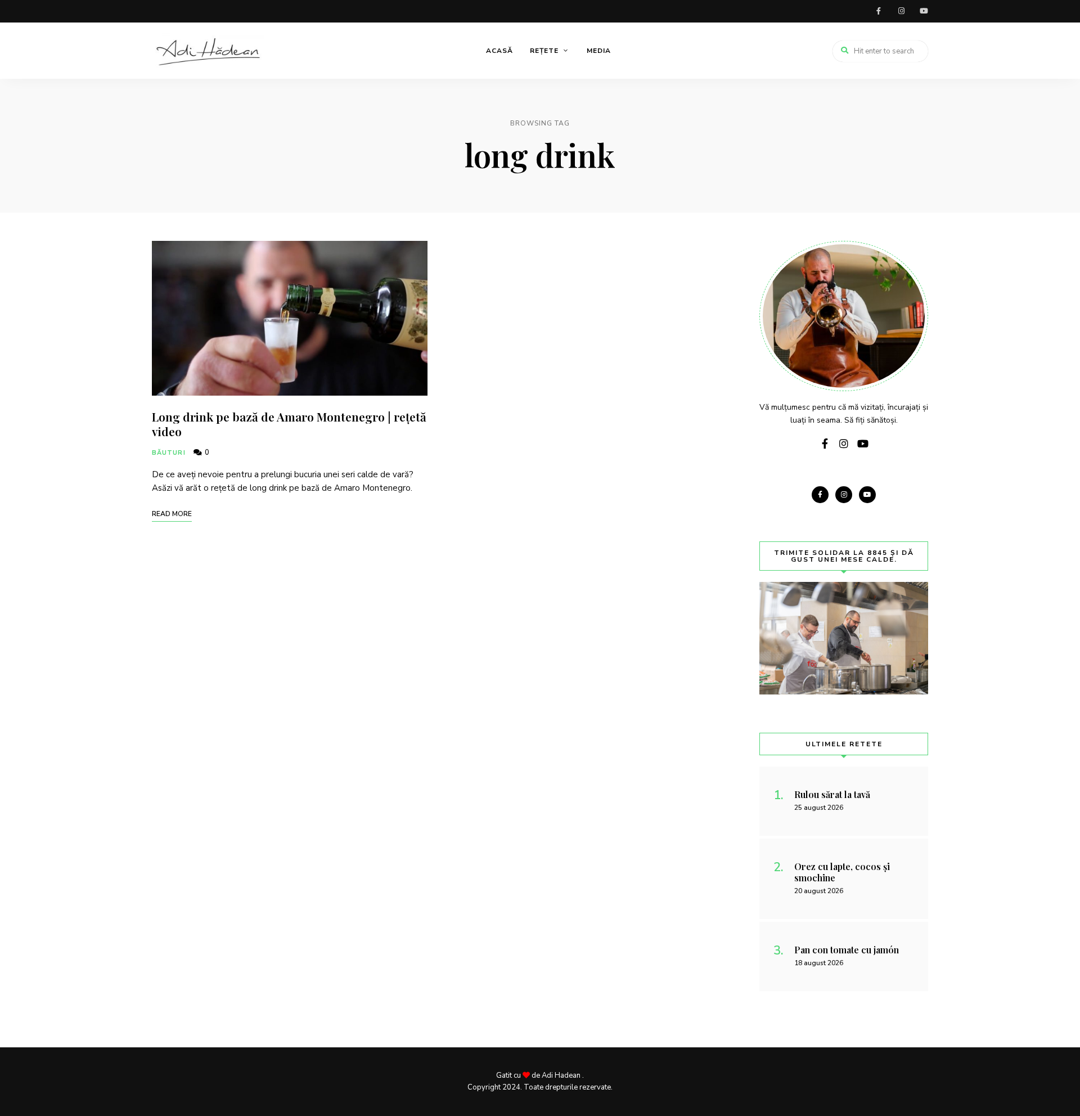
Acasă (499, 50)
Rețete (544, 50)
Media (599, 50)
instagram (901, 11)
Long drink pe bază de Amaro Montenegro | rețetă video (289, 423)
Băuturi (169, 453)
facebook (878, 11)
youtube (923, 11)
